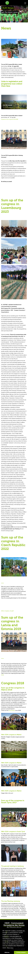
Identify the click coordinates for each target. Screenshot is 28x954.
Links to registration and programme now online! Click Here (11, 83)
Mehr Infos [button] (10, 948)
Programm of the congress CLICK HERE (9, 119)
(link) (2, 675)
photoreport (12, 710)
